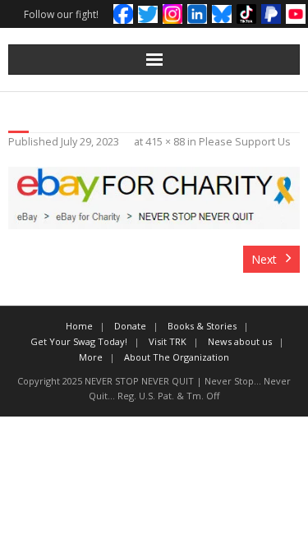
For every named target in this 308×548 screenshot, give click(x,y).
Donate (130, 326)
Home (79, 326)
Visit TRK (167, 341)
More (91, 357)
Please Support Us (245, 142)
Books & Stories (202, 326)
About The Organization (176, 357)
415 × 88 (165, 142)
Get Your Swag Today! (78, 341)
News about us (240, 341)
